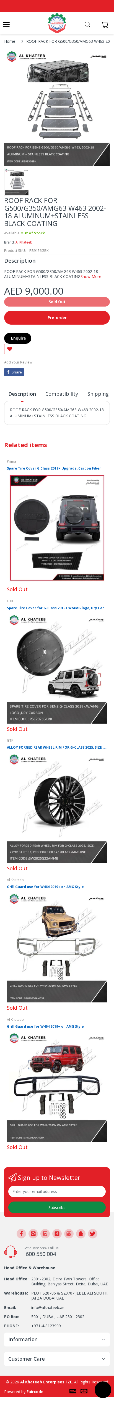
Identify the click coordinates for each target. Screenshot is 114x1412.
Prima (11, 461)
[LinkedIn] (45, 1233)
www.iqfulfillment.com (31, 428)
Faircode (35, 1391)
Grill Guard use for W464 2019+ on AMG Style (45, 887)
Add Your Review (18, 362)
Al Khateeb (23, 242)
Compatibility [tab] (61, 393)
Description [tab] (22, 393)
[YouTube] (69, 1233)
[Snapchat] (81, 1233)
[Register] (95, 24)
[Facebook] (21, 1233)
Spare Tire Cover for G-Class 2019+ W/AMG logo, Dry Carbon (57, 608)
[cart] (106, 24)
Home (9, 41)
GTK (10, 601)
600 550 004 (41, 1254)
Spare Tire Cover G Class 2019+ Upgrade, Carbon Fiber (54, 468)
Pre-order (57, 317)
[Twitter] (92, 1233)
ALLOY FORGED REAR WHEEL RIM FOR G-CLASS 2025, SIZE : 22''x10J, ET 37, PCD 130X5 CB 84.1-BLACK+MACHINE (57, 747)
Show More (91, 276)
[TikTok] (57, 1233)
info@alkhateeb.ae (47, 1307)
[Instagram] (33, 1233)
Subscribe (57, 1207)
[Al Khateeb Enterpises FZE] (57, 23)
